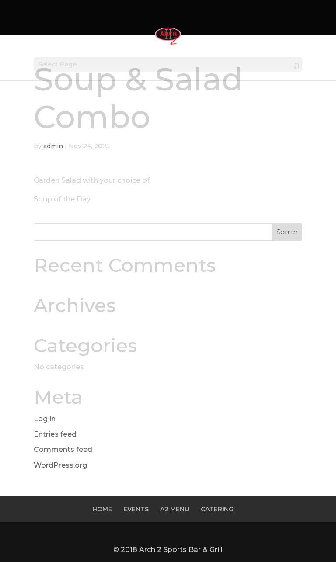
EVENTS (136, 509)
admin (53, 146)
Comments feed (63, 449)
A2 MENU (174, 509)
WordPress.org (60, 465)
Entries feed (55, 434)
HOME (102, 509)
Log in (45, 419)
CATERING (217, 509)
